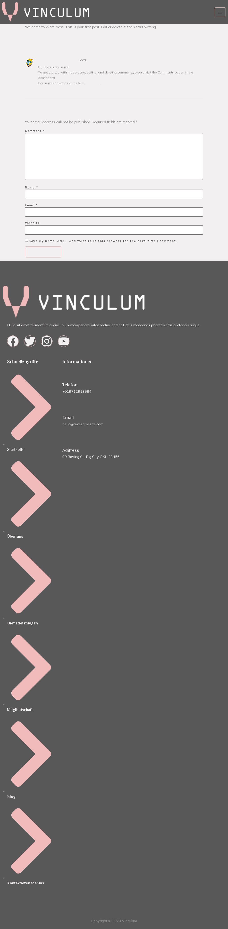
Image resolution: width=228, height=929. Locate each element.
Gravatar (93, 83)
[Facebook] (13, 341)
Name (31, 187)
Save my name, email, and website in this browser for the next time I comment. (103, 241)
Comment (35, 130)
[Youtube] (63, 341)
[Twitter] (30, 341)
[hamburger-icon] (220, 12)
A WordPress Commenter (58, 59)
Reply (41, 89)
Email (31, 205)
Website (32, 223)
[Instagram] (47, 341)
